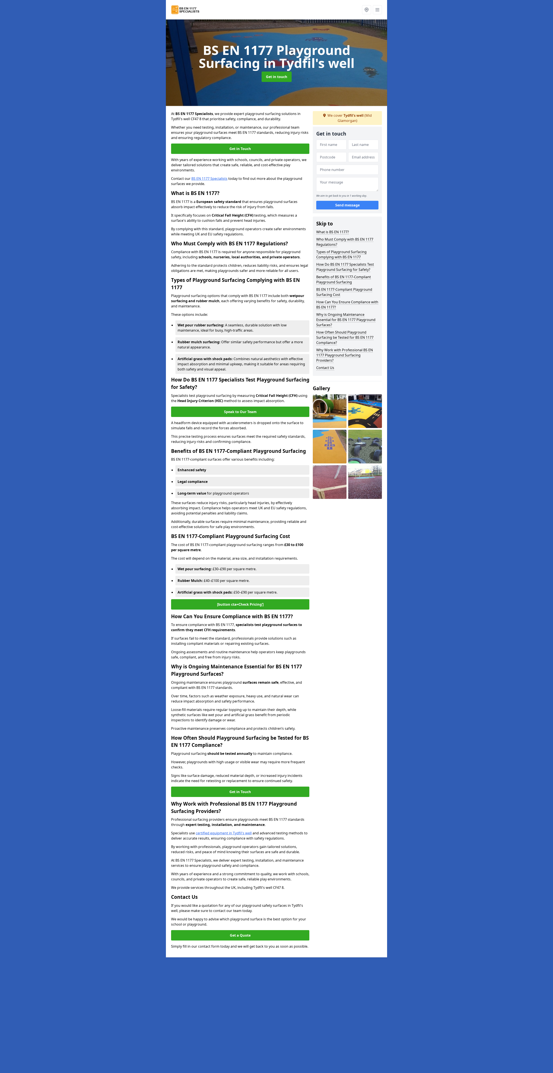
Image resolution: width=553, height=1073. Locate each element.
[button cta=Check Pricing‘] (240, 604)
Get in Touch (240, 148)
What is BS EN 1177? (332, 232)
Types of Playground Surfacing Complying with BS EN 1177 (341, 254)
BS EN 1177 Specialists (209, 178)
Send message (347, 205)
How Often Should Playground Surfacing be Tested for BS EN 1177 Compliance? (344, 337)
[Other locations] (366, 9)
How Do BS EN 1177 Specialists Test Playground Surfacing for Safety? (345, 267)
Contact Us (325, 367)
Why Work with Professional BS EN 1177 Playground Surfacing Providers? (344, 355)
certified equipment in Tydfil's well (224, 833)
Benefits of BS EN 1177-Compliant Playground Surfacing (343, 279)
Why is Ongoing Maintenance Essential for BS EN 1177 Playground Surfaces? (345, 319)
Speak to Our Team (240, 411)
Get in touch (276, 76)
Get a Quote (240, 935)
